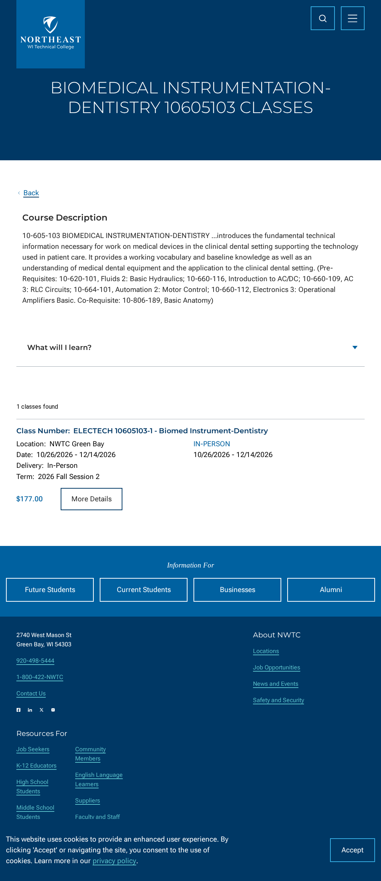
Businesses (237, 589)
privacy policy (114, 860)
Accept (353, 850)
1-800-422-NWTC (39, 677)
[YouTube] (53, 710)
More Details (91, 499)
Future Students (50, 589)
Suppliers (87, 800)
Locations (266, 651)
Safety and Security (278, 700)
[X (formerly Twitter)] (41, 710)
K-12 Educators (36, 765)
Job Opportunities (276, 667)
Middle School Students (35, 812)
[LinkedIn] (30, 710)
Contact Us (31, 693)
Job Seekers (32, 749)
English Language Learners (99, 779)
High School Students (32, 786)
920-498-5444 (35, 660)
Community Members (90, 754)
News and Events (275, 683)
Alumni (331, 589)
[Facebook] (18, 710)
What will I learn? (59, 347)
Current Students (144, 589)
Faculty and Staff (97, 816)
